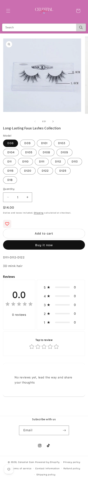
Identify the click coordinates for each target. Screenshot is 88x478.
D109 (64, 152)
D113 (75, 161)
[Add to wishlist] (7, 224)
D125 (62, 170)
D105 (28, 152)
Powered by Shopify (47, 462)
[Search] (81, 27)
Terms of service (21, 468)
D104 (11, 152)
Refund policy (71, 468)
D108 (46, 152)
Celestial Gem (26, 462)
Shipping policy (45, 474)
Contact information (47, 468)
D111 (41, 161)
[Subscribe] (64, 430)
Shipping (39, 213)
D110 (25, 161)
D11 (9, 161)
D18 (10, 180)
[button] (8, 10)
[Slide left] (34, 121)
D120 (27, 170)
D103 (61, 143)
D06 (10, 143)
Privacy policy (71, 462)
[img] (19, 305)
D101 (44, 143)
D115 (10, 170)
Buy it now (44, 245)
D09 (27, 143)
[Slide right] (53, 121)
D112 (58, 161)
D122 (45, 170)
